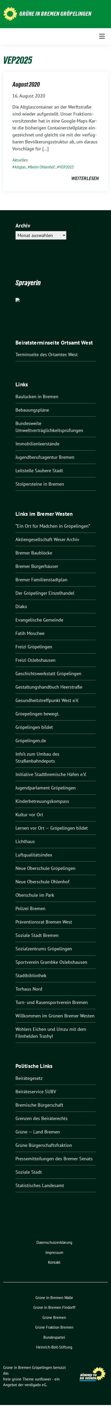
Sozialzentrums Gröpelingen (43, 949)
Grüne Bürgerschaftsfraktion (43, 1145)
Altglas (20, 167)
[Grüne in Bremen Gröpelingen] (10, 14)
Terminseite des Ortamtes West (46, 354)
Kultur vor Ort (29, 815)
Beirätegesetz (29, 1078)
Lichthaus (25, 841)
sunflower (43, 1379)
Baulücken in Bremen (36, 396)
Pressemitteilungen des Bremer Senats (54, 1159)
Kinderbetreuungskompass (42, 801)
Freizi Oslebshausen (35, 660)
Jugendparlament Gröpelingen (45, 788)
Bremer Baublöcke (33, 553)
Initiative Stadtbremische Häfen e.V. (50, 774)
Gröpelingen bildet (34, 727)
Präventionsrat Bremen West (43, 922)
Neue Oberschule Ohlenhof (42, 882)
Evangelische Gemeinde (39, 620)
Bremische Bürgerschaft (39, 1105)
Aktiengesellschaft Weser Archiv (47, 539)
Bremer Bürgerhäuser (36, 566)
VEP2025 (66, 167)
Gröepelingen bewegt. (37, 714)
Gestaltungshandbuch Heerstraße (48, 687)
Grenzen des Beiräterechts (41, 1118)
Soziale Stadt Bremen (37, 935)
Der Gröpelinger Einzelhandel (44, 593)
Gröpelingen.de (30, 741)
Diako (21, 606)
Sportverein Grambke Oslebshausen (51, 962)
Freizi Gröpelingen (33, 647)
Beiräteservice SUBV (35, 1092)
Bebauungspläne (32, 410)
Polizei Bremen (30, 908)
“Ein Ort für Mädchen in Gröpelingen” (52, 526)
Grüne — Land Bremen (37, 1132)
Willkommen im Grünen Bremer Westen (54, 1016)
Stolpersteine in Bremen (39, 484)
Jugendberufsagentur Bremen (44, 457)
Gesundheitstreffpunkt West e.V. (47, 700)
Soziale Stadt (28, 1172)
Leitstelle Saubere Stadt (39, 470)
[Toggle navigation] (102, 36)
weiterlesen (85, 178)
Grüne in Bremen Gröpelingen (55, 13)
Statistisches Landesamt (39, 1185)
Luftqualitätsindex (33, 855)
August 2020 (26, 84)
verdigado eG (35, 1384)
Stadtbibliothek (30, 975)
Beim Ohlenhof (42, 167)
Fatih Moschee (29, 633)
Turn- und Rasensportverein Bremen (51, 1002)
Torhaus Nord (28, 989)
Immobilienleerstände (37, 444)
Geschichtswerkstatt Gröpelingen (48, 673)
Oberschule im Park (34, 895)
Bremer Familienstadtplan (41, 580)
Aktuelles (20, 160)
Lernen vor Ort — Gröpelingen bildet (51, 828)
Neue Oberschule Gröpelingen (45, 868)
